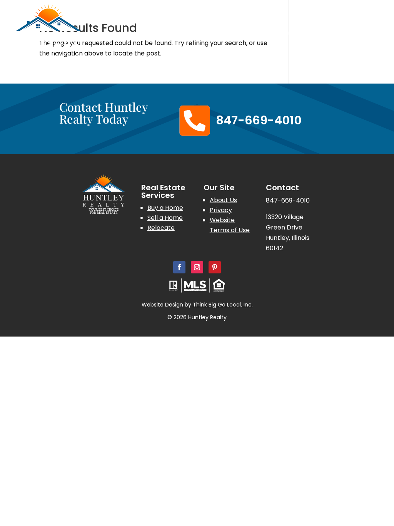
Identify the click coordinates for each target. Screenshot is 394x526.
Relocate (161, 227)
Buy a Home (165, 207)
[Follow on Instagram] (197, 267)
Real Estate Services (157, 34)
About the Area (335, 34)
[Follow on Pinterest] (215, 267)
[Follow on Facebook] (179, 267)
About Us (282, 34)
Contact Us (363, 46)
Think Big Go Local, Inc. (223, 304)
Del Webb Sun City (232, 34)
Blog (373, 34)
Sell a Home (165, 217)
